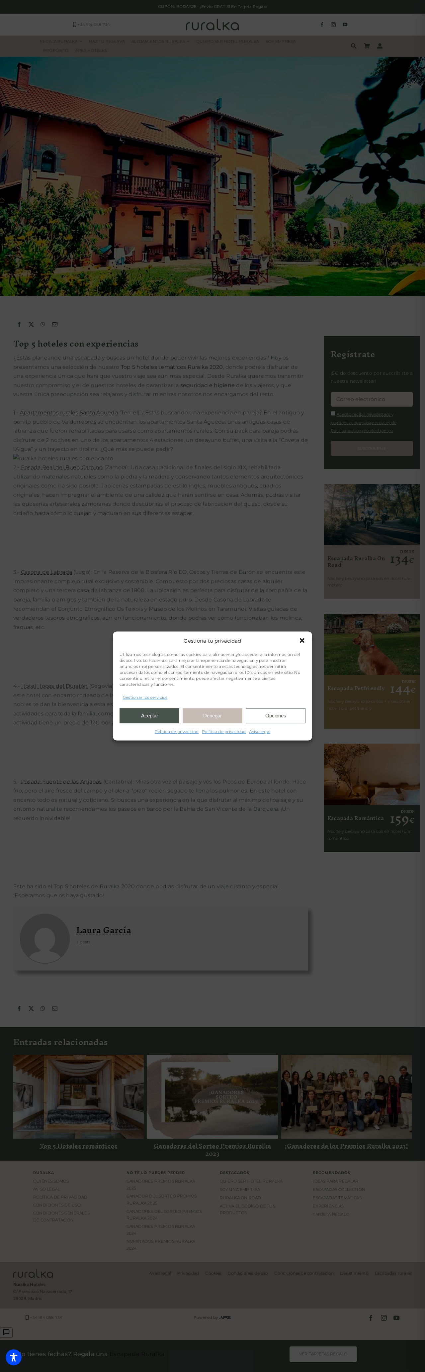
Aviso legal (259, 731)
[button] (302, 640)
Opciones (275, 715)
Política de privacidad (177, 731)
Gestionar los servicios (145, 697)
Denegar (212, 715)
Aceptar (149, 715)
